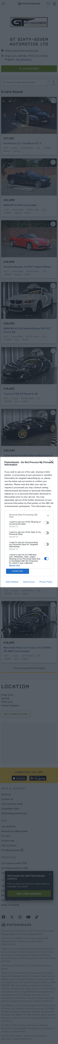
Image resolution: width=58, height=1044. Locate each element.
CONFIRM (17, 571)
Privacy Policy (45, 582)
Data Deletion (12, 582)
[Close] (52, 462)
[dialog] (29, 522)
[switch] (46, 522)
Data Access (29, 582)
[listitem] (29, 516)
